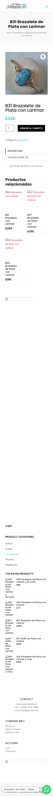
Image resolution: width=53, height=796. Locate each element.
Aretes (8, 548)
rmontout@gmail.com (26, 710)
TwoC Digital (39, 791)
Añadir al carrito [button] (23, 227)
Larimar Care (12, 732)
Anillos (8, 543)
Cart (7, 748)
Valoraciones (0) (18, 157)
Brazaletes (18, 32)
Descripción (15, 151)
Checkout (10, 751)
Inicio (9, 32)
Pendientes (11, 564)
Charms (9, 559)
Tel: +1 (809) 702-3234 (26, 707)
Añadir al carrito (31, 128)
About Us (10, 726)
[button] (43, 56)
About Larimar (13, 729)
